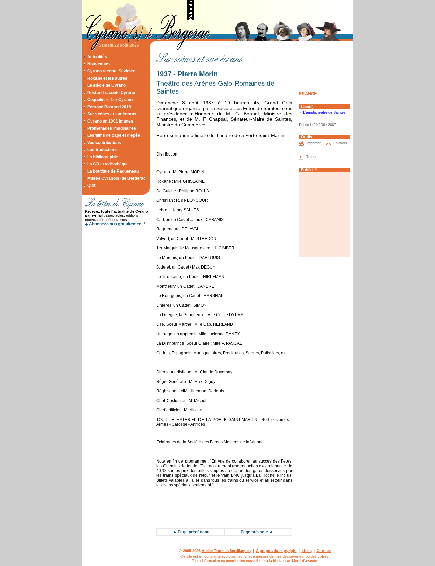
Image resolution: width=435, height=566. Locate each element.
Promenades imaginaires (111, 128)
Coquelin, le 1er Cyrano (110, 99)
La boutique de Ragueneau (113, 171)
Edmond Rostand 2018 (109, 106)
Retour (311, 157)
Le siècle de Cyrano (106, 85)
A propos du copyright (276, 551)
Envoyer (340, 143)
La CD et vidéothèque (108, 164)
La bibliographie (102, 157)
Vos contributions (104, 142)
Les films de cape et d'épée (113, 135)
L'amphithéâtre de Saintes (324, 112)
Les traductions (102, 149)
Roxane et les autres (107, 78)
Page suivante (254, 532)
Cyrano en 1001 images (110, 121)
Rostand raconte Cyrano (111, 92)
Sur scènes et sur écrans (111, 114)
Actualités (97, 56)
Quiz (91, 185)
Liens (307, 551)
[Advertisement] (273, 10)
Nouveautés (99, 64)
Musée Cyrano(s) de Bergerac (116, 178)
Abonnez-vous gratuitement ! (117, 224)
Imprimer (313, 143)
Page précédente (194, 532)
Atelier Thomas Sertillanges (226, 551)
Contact (324, 551)
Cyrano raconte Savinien (111, 71)
